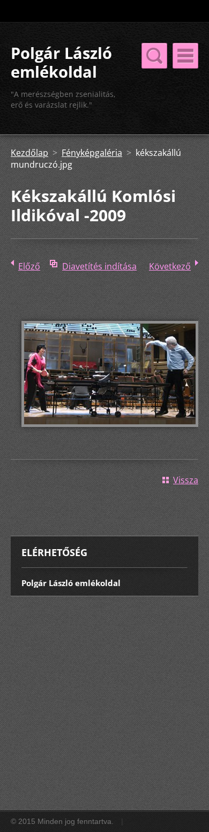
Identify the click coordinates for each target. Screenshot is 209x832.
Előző (29, 266)
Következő (170, 266)
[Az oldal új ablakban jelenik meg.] (110, 434)
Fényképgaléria (92, 153)
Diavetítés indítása (99, 266)
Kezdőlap (29, 153)
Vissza (185, 480)
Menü (185, 56)
